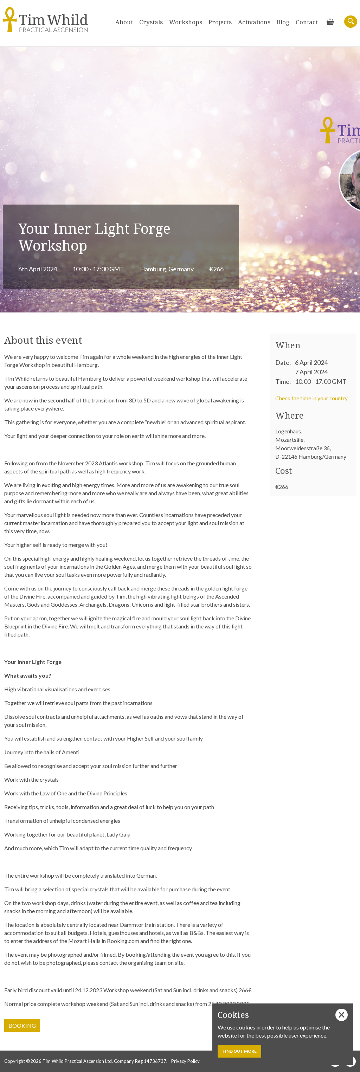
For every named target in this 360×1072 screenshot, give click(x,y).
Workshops (185, 22)
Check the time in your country (311, 398)
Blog (283, 22)
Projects (220, 22)
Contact (307, 22)
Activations (254, 22)
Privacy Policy (185, 1061)
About (124, 22)
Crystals (151, 22)
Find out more (240, 1051)
